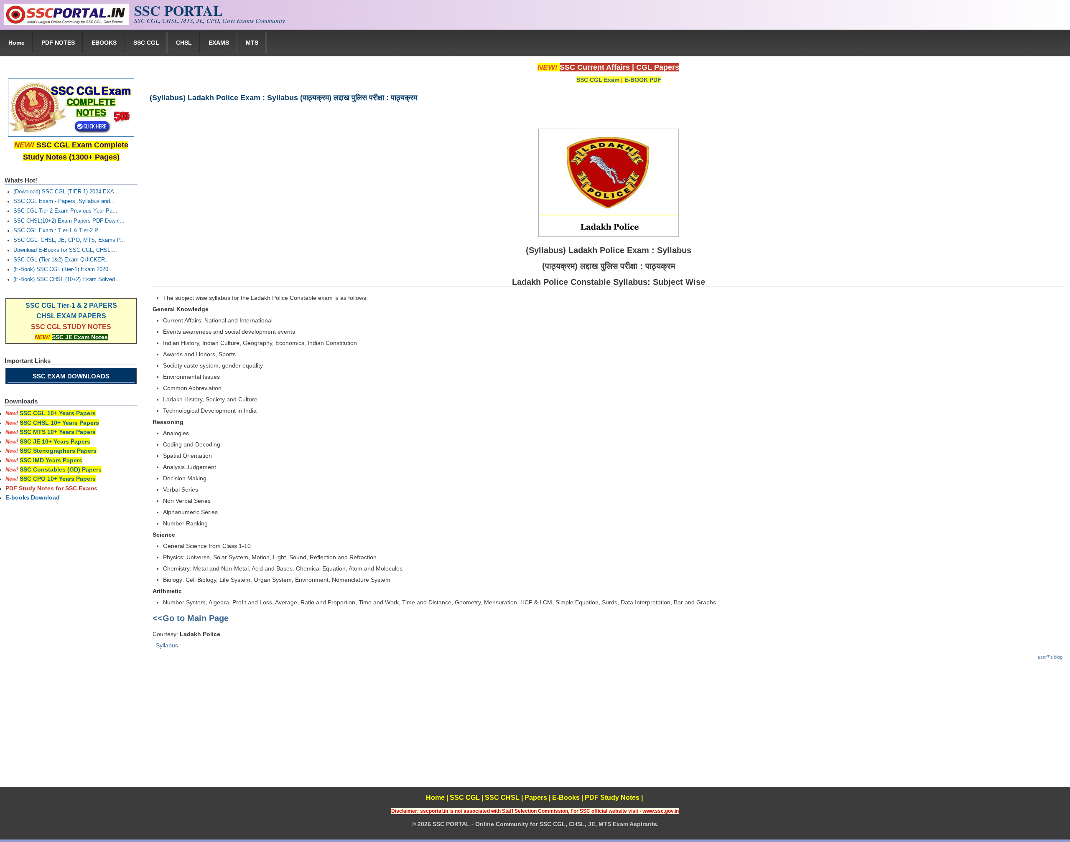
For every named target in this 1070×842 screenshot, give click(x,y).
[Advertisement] (608, 728)
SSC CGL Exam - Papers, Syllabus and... (64, 201)
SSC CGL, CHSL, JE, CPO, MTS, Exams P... (69, 240)
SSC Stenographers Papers (58, 450)
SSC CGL (146, 42)
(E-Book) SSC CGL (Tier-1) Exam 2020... (63, 269)
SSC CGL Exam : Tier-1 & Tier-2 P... (57, 230)
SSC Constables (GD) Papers (61, 469)
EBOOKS (104, 42)
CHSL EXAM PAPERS (71, 316)
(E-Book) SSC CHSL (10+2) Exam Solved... (66, 279)
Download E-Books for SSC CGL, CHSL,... (65, 250)
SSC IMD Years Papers (51, 460)
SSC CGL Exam (597, 79)
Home (16, 42)
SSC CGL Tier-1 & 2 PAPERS (71, 305)
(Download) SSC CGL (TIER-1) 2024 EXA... (66, 192)
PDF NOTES (58, 42)
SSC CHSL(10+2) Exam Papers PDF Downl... (69, 221)
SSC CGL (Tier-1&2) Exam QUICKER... (61, 260)
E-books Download (32, 497)
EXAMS (219, 42)
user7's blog (1050, 656)
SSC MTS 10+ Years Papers (58, 432)
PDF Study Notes (612, 797)
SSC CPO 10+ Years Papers (58, 478)
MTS (252, 42)
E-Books (566, 797)
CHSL (184, 42)
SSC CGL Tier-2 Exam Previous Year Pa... (65, 211)
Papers (536, 797)
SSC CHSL (502, 797)
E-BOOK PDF (642, 79)
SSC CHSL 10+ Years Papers (59, 422)
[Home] (66, 23)
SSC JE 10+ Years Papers (55, 441)
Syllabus (167, 645)
